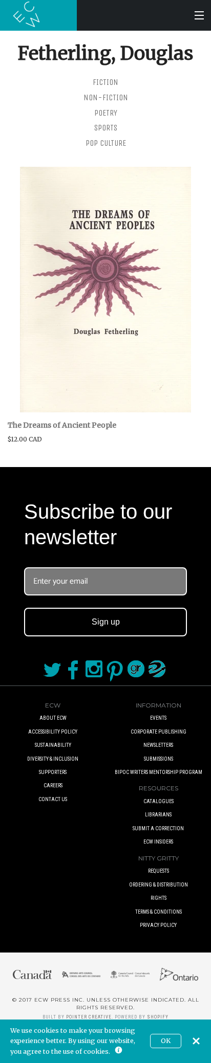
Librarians (158, 814)
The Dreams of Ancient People (62, 425)
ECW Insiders (158, 842)
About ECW (53, 718)
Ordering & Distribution (158, 885)
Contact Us (52, 799)
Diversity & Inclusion (52, 759)
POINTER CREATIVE (89, 1017)
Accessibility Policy (52, 732)
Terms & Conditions (158, 912)
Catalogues (158, 801)
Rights (158, 898)
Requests (158, 871)
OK (166, 1041)
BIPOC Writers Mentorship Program (158, 772)
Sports (105, 127)
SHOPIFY (157, 1017)
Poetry (105, 113)
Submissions (158, 759)
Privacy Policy (158, 925)
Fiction (105, 82)
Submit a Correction (158, 828)
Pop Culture (106, 143)
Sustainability (53, 745)
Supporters (53, 772)
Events (158, 718)
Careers (53, 785)
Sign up (106, 621)
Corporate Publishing (158, 732)
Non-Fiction (105, 97)
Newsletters (158, 745)
